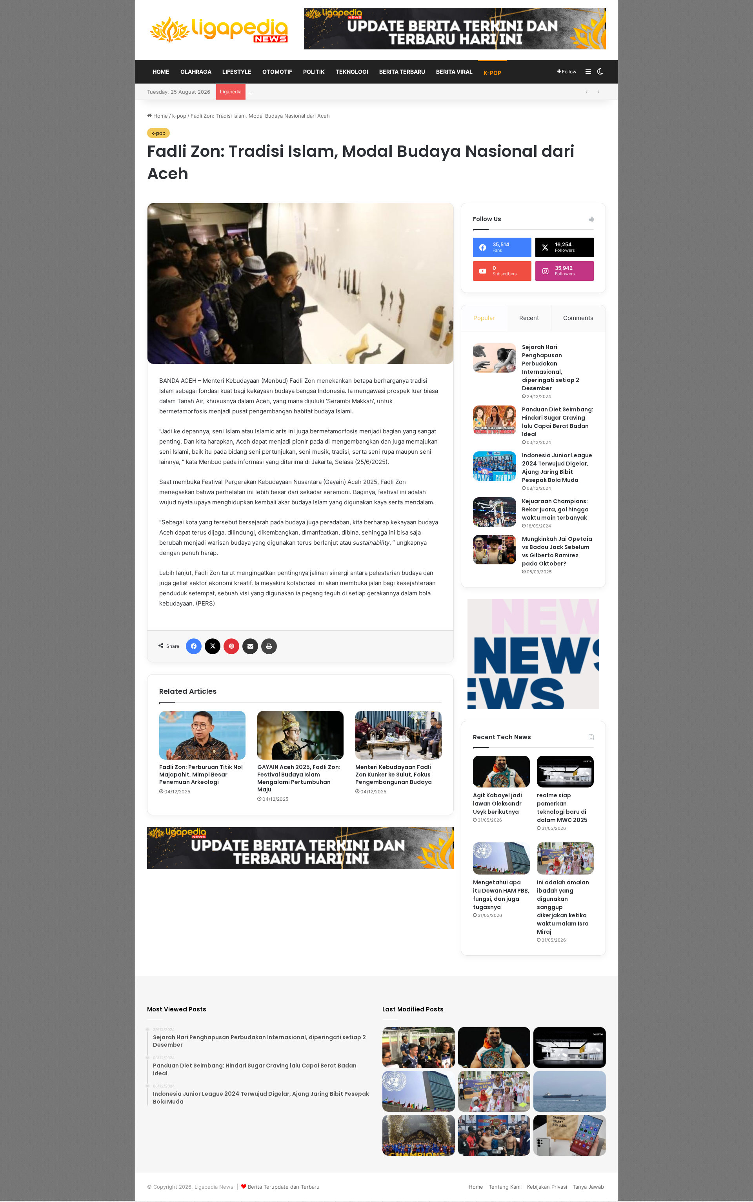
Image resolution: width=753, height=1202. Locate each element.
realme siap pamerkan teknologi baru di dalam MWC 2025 (562, 807)
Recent (529, 318)
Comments (578, 318)
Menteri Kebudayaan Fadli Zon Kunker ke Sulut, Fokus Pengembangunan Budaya (393, 774)
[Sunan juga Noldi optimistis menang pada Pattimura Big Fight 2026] (494, 1135)
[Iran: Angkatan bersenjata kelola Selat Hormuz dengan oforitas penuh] (569, 1091)
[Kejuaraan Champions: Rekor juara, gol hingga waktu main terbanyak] (494, 512)
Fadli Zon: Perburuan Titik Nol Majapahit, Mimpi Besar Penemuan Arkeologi (201, 774)
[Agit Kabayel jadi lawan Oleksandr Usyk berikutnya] (501, 772)
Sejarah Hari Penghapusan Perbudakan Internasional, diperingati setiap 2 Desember (550, 367)
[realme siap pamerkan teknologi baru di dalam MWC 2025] (565, 772)
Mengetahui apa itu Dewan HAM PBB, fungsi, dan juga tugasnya (501, 894)
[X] (212, 646)
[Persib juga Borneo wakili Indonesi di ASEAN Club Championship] (418, 1135)
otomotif (277, 71)
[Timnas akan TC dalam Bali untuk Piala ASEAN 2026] (418, 1047)
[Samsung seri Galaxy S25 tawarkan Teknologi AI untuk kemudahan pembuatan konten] (569, 1135)
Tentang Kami (505, 1187)
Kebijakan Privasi (547, 1187)
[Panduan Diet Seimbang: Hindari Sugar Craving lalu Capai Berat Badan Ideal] (494, 420)
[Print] (269, 646)
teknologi (352, 71)
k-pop (492, 72)
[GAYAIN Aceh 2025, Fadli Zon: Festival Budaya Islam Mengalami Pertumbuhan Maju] (300, 735)
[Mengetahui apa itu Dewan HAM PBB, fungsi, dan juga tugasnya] (501, 858)
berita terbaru (402, 71)
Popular (484, 318)
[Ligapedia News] (219, 30)
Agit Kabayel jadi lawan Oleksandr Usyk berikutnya (497, 803)
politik (314, 71)
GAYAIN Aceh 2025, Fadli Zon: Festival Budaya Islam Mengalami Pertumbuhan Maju (298, 778)
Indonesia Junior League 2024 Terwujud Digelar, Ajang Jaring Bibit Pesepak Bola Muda (557, 467)
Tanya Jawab (588, 1187)
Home (161, 71)
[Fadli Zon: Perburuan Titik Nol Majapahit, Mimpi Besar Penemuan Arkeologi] (202, 735)
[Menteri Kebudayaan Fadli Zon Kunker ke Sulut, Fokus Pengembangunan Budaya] (398, 735)
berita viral (454, 71)
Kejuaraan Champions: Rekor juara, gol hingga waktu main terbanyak (555, 509)
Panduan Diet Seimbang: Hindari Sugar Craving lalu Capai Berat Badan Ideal (557, 422)
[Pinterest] (231, 646)
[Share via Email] (250, 646)
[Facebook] (194, 646)
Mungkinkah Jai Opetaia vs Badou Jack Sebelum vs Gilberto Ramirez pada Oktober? (557, 551)
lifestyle (236, 71)
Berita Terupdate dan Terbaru (284, 1187)
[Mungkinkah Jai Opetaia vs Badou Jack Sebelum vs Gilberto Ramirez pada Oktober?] (494, 549)
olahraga (195, 71)
